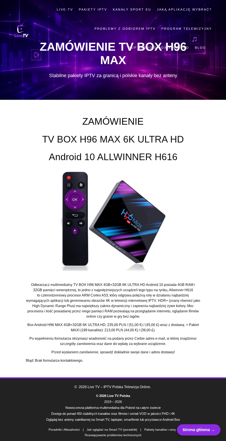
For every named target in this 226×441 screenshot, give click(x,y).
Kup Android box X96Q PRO (159, 47)
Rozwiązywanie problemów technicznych (113, 435)
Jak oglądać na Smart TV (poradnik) (112, 429)
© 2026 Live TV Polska (113, 396)
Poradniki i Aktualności (64, 429)
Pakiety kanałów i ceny (160, 429)
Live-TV (65, 9)
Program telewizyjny (186, 28)
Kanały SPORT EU (132, 9)
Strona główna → (199, 430)
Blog (200, 47)
